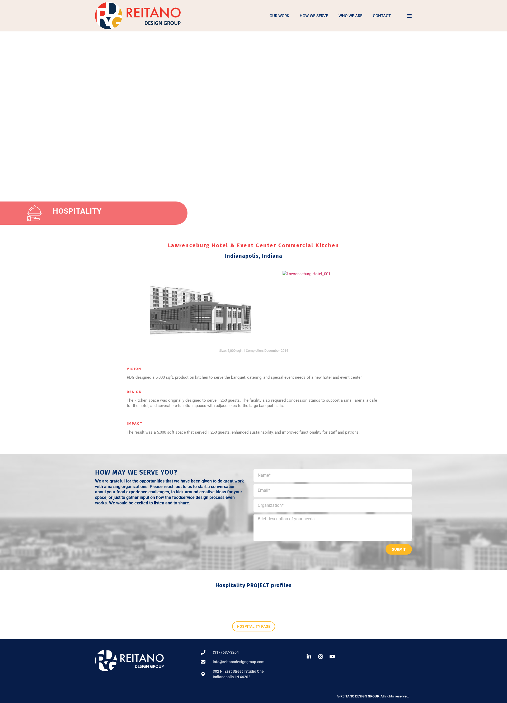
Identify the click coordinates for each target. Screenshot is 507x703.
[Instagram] (320, 656)
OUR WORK (279, 15)
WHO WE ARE (350, 15)
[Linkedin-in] (309, 656)
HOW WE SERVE (314, 15)
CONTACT (382, 15)
